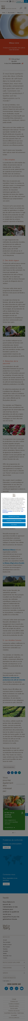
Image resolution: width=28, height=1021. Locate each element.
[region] (14, 510)
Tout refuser (14, 524)
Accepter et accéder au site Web (14, 520)
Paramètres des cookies (14, 516)
